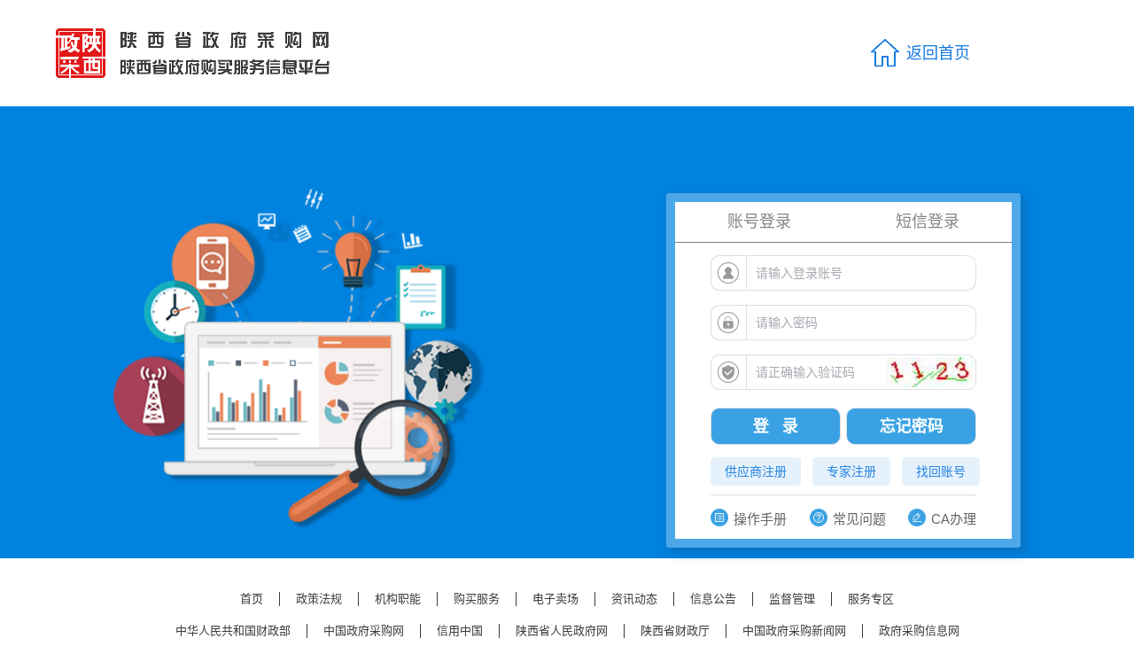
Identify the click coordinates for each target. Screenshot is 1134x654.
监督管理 (792, 598)
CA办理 (953, 518)
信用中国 (460, 630)
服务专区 (871, 598)
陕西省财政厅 (675, 630)
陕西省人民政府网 (562, 630)
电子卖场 (555, 598)
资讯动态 (634, 598)
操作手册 (760, 518)
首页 (251, 598)
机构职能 (398, 598)
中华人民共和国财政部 (233, 630)
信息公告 (713, 598)
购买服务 (477, 598)
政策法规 (319, 598)
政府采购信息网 (919, 630)
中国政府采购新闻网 (794, 630)
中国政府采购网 (363, 630)
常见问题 (859, 518)
